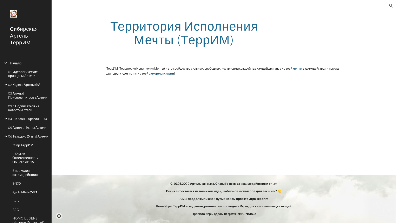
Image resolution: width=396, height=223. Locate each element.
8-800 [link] (16, 183)
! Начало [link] (14, 63)
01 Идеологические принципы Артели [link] (23, 74)
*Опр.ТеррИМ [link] (22, 145)
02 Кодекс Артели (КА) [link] (24, 85)
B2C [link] (15, 209)
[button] (391, 6)
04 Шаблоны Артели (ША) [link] (27, 119)
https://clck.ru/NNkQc (240, 214)
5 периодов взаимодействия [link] (25, 172)
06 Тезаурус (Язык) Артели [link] (28, 136)
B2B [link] (15, 201)
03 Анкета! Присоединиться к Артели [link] (27, 95)
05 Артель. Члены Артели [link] (27, 127)
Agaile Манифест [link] (24, 192)
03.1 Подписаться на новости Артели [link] (23, 108)
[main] (184, 32)
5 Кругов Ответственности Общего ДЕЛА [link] (25, 158)
